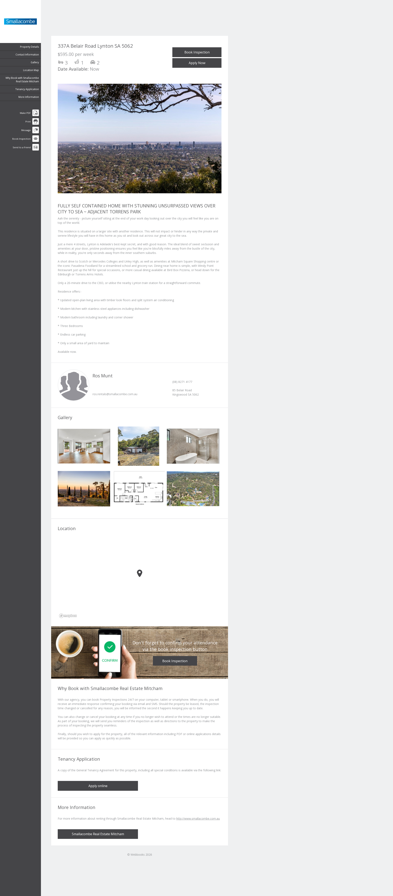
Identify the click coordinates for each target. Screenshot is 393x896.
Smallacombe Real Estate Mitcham (98, 834)
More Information (28, 97)
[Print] (35, 123)
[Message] (35, 132)
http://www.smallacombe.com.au (198, 818)
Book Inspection (197, 52)
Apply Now (197, 63)
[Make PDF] (35, 115)
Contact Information (27, 54)
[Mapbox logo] (68, 615)
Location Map (31, 70)
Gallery (35, 62)
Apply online (97, 786)
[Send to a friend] (35, 149)
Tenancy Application (27, 89)
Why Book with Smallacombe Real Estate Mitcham (22, 79)
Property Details (29, 47)
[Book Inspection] (35, 141)
